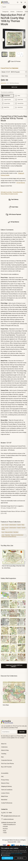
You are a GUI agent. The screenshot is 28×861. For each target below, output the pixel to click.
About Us (3, 743)
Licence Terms (5, 793)
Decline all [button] (20, 858)
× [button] (26, 847)
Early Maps (16, 532)
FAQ (2, 776)
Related (3, 529)
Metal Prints (4, 796)
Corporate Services (6, 760)
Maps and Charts (9, 532)
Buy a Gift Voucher (6, 767)
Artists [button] (12, 11)
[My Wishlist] (17, 2)
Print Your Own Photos (7, 763)
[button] (14, 855)
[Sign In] (25, 2)
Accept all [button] (7, 858)
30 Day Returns (20, 182)
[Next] (25, 39)
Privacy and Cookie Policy (16, 853)
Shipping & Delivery (6, 786)
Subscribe (22, 731)
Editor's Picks (5, 750)
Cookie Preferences (6, 803)
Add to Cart (14, 87)
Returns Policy (5, 783)
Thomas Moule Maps (17, 192)
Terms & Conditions (6, 789)
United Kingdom (12, 524)
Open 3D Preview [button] (15, 61)
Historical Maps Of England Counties (9, 193)
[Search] (24, 6)
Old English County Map (6, 192)
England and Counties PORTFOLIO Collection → (14, 666)
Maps (23, 524)
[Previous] (2, 39)
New (2, 757)
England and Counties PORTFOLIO (9, 536)
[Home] (6, 2)
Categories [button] (5, 11)
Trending (3, 753)
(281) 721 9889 (7, 812)
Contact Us (4, 809)
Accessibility (4, 773)
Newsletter (4, 799)
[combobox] (12, 7)
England (19, 524)
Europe (6, 524)
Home (3, 524)
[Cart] (21, 2)
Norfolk (23, 527)
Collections (19, 11)
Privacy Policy (5, 780)
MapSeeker (7, 534)
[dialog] (14, 853)
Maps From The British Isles (17, 534)
